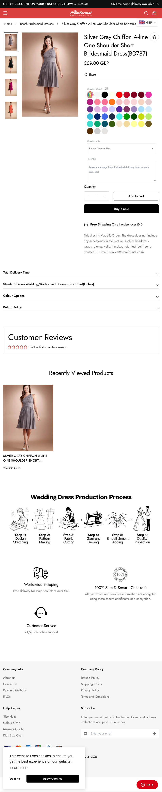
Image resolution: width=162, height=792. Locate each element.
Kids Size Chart (13, 735)
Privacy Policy (90, 690)
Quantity (90, 186)
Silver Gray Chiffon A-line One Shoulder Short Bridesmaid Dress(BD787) (25, 458)
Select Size (93, 141)
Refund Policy (90, 677)
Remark (91, 159)
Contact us (10, 684)
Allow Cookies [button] (52, 778)
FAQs (6, 696)
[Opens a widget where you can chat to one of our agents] (147, 785)
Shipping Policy (91, 684)
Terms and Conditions (95, 696)
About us (9, 677)
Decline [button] (15, 778)
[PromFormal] (81, 13)
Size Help (9, 716)
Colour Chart (11, 723)
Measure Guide (13, 729)
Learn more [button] (19, 768)
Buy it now (121, 209)
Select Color (95, 89)
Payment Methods (14, 690)
